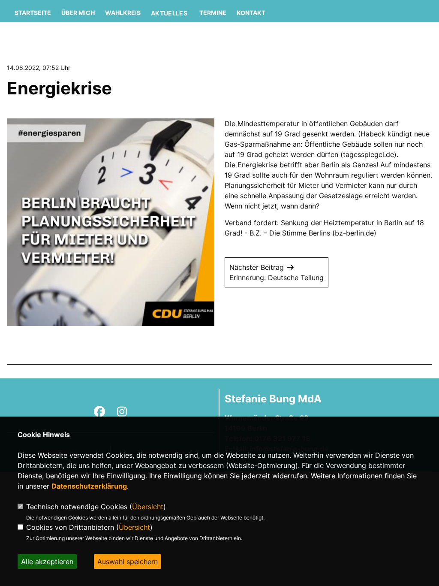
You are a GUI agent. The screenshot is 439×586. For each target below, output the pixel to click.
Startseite (33, 12)
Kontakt (251, 12)
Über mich (78, 12)
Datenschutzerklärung (89, 486)
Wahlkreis (123, 12)
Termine (212, 12)
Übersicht (147, 506)
